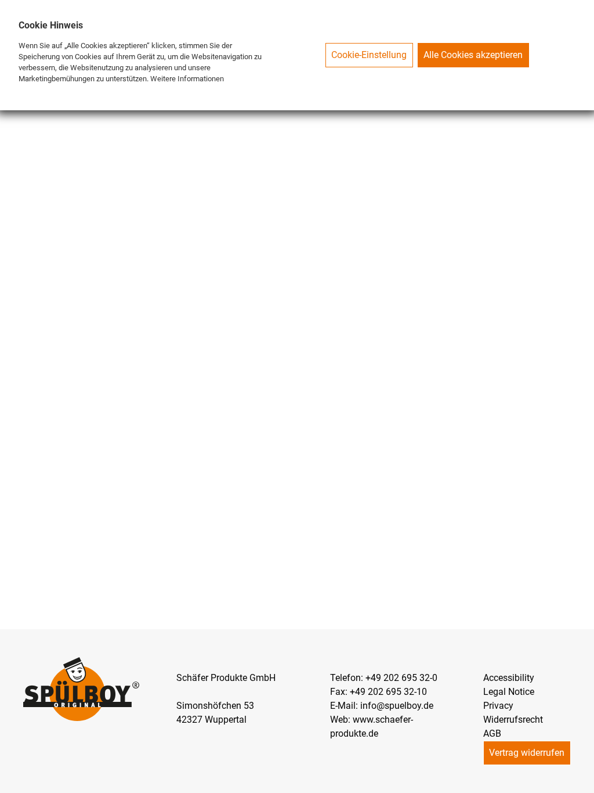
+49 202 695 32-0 (401, 677)
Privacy (498, 705)
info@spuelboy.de (396, 705)
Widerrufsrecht (513, 719)
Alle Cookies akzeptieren (473, 54)
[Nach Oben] (584, 783)
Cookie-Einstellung (369, 54)
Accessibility (508, 677)
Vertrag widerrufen (526, 752)
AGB (492, 733)
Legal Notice (508, 691)
